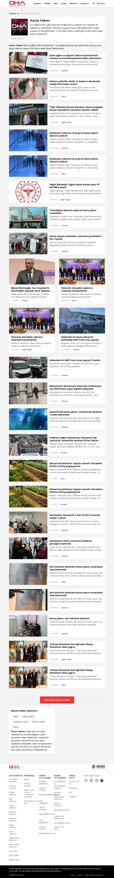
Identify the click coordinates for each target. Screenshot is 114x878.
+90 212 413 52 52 (59, 828)
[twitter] (91, 780)
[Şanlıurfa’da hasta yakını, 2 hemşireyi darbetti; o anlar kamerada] (28, 419)
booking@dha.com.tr (62, 823)
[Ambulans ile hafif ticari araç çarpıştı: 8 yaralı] (28, 367)
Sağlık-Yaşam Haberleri (14, 839)
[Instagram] (96, 780)
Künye (26, 779)
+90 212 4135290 (57, 804)
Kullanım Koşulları (27, 785)
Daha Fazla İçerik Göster (57, 699)
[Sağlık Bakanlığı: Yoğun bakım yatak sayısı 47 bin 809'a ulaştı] (28, 192)
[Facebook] (86, 780)
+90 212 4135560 (42, 808)
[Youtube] (102, 780)
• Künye (72, 875)
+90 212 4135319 (42, 789)
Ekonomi (74, 3)
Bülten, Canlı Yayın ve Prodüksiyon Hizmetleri (29, 793)
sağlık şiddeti (28, 716)
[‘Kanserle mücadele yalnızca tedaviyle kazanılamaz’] (82, 271)
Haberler (13, 13)
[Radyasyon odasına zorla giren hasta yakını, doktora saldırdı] (28, 140)
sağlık (15, 716)
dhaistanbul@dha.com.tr (49, 795)
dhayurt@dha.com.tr (47, 814)
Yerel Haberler (12, 832)
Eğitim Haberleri (13, 826)
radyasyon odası (20, 721)
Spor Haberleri (13, 800)
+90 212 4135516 (42, 828)
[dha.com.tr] (18, 767)
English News (14, 860)
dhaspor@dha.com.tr (47, 833)
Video (63, 96)
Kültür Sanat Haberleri (13, 846)
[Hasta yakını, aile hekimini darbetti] (28, 626)
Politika (47, 3)
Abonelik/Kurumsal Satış (31, 802)
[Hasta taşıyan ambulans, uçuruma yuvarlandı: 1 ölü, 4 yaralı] (28, 243)
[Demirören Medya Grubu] (99, 767)
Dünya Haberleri (13, 806)
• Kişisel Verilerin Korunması (93, 875)
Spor (56, 3)
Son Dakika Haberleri (13, 780)
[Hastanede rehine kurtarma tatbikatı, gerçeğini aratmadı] (28, 548)
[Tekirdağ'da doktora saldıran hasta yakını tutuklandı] (28, 217)
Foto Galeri (13, 851)
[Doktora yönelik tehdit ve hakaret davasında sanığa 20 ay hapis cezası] (28, 88)
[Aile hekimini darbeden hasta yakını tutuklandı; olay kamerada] (28, 574)
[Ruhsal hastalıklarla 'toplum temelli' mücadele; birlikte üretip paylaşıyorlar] (28, 471)
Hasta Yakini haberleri (30, 13)
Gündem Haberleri (13, 787)
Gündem (37, 3)
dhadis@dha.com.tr (62, 810)
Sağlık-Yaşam (66, 122)
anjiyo (16, 727)
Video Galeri (14, 855)
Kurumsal (85, 3)
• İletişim (79, 875)
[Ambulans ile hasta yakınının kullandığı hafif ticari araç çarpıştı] (82, 321)
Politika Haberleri (13, 793)
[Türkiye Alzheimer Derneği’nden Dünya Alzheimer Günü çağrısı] (28, 651)
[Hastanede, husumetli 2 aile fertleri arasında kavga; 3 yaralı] (28, 522)
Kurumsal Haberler (12, 819)
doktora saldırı (38, 721)
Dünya (64, 3)
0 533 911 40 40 (74, 782)
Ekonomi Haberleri (13, 813)
